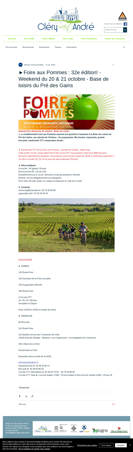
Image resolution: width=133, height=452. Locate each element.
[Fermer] (129, 445)
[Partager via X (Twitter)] (26, 396)
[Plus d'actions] (113, 64)
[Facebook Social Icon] (125, 24)
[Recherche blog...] (125, 29)
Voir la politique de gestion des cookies (34, 448)
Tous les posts (11, 47)
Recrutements (28, 47)
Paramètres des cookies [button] (87, 445)
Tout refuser (106, 445)
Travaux (58, 47)
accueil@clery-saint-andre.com (17, 433)
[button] (29, 38)
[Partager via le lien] (32, 396)
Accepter (121, 445)
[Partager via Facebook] (19, 396)
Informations (71, 47)
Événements (44, 47)
